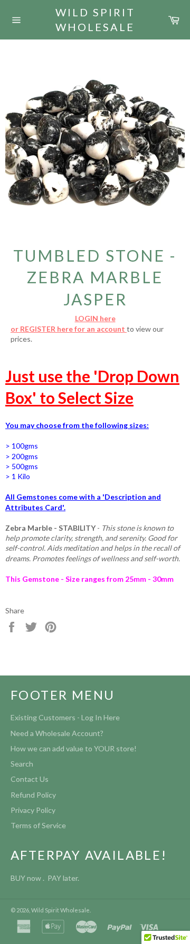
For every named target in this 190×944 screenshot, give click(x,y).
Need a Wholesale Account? (57, 733)
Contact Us (30, 778)
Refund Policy (33, 794)
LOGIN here (95, 318)
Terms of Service (38, 825)
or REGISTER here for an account (69, 328)
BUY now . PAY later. (46, 877)
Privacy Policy (33, 810)
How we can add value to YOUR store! (74, 748)
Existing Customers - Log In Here (65, 717)
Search (22, 763)
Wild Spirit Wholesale (95, 19)
